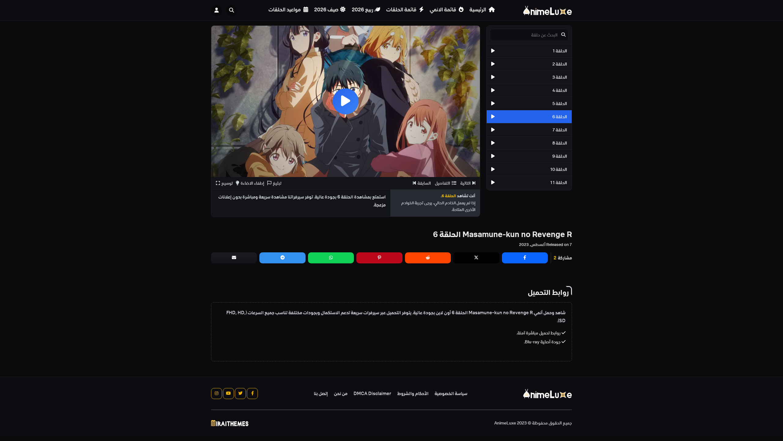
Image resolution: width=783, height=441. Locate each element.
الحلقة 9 (559, 156)
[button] (233, 10)
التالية (465, 183)
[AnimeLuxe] (547, 10)
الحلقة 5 (559, 103)
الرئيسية (478, 9)
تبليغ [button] (277, 183)
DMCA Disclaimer (372, 393)
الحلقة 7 (559, 130)
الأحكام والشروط (413, 393)
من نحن (340, 393)
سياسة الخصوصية (451, 393)
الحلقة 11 (558, 183)
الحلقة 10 (558, 169)
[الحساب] (216, 10)
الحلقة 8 (559, 143)
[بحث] (231, 10)
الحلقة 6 (559, 117)
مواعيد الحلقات (285, 9)
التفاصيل (442, 183)
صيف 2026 (326, 9)
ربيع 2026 (362, 9)
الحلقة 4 (559, 90)
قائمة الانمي (443, 9)
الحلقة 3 (559, 77)
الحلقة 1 (559, 51)
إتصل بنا (321, 393)
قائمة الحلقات (401, 9)
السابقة (424, 183)
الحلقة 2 (559, 64)
